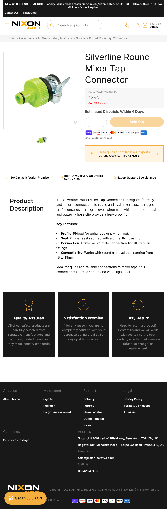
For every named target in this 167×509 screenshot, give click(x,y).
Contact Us (11, 12)
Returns (89, 405)
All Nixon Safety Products (55, 38)
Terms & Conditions (137, 405)
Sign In (48, 399)
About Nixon (11, 399)
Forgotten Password (57, 412)
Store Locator (93, 412)
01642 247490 (88, 471)
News (87, 425)
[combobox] (74, 25)
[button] (7, 25)
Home (11, 38)
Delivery (89, 399)
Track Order (30, 12)
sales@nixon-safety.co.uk (96, 458)
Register (49, 405)
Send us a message (16, 440)
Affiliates (130, 412)
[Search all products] (52, 25)
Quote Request (94, 418)
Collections (26, 38)
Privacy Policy (133, 399)
